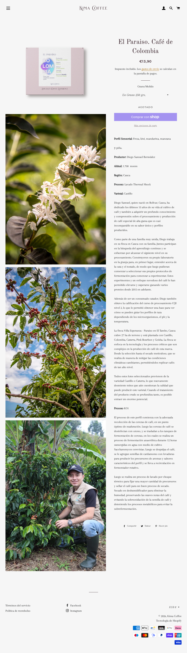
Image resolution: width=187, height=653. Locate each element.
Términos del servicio (17, 605)
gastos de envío (150, 69)
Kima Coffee (174, 616)
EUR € (172, 607)
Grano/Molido (146, 86)
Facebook (75, 605)
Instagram (76, 610)
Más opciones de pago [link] (145, 125)
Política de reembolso (17, 610)
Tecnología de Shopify (169, 620)
